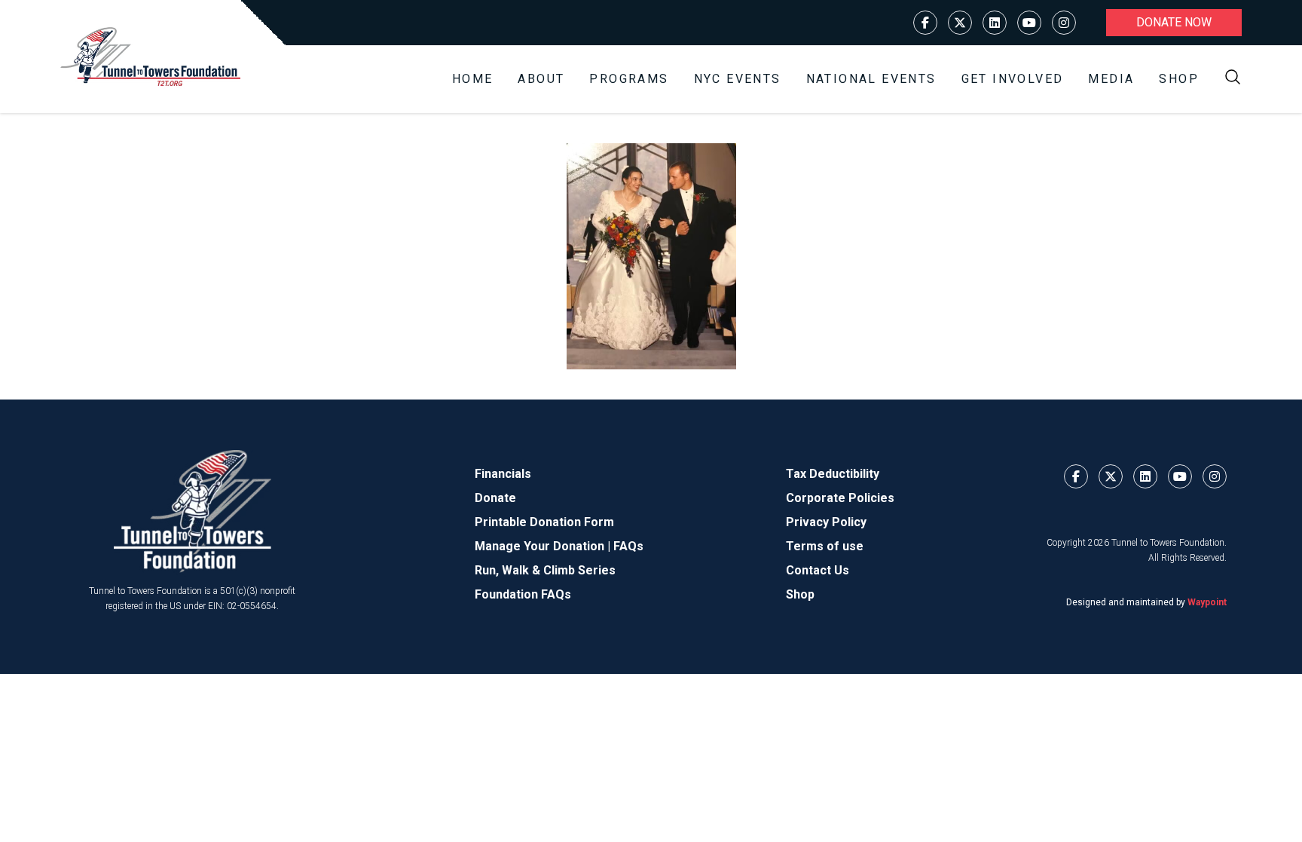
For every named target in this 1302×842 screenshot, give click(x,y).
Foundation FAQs (523, 594)
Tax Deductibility (832, 474)
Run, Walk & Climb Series (545, 570)
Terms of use (824, 546)
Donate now (1174, 22)
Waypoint (1207, 602)
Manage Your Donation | (544, 546)
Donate (495, 498)
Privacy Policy (826, 522)
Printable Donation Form (544, 522)
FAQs (628, 546)
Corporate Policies (840, 498)
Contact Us (817, 570)
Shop (1179, 79)
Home (473, 79)
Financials (503, 474)
